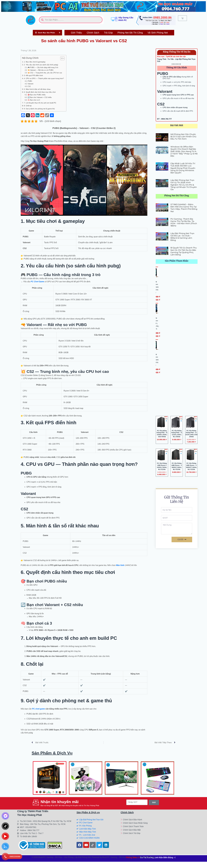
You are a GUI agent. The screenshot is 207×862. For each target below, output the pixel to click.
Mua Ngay (51, 788)
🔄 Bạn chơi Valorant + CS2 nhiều (40, 97)
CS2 (29, 86)
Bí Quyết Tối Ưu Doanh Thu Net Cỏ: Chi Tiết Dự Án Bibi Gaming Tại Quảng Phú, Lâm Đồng (183, 251)
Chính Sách (93, 32)
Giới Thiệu (76, 32)
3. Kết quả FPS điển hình (33, 75)
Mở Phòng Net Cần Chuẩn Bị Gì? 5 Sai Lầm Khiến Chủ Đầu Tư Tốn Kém (183, 136)
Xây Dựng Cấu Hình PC (125, 18)
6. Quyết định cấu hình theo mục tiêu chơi (40, 92)
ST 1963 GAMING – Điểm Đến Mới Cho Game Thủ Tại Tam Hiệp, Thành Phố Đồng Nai (183, 208)
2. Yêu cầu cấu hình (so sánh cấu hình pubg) (41, 65)
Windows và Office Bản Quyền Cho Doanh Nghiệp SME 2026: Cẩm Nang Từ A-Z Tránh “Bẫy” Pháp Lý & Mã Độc (184, 151)
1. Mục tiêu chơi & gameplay (34, 62)
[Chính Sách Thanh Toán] (137, 826)
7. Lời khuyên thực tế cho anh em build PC (40, 103)
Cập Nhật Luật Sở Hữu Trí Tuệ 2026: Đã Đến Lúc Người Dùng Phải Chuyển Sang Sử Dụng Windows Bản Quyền (182, 168)
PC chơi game (38, 709)
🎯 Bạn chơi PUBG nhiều (37, 95)
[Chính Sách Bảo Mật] (137, 830)
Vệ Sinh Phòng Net (158, 32)
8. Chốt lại (28, 106)
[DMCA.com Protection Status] (55, 845)
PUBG (30, 81)
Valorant (30, 84)
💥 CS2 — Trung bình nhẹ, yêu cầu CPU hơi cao (45, 73)
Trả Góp (108, 32)
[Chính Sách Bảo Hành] (137, 820)
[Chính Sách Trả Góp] (137, 833)
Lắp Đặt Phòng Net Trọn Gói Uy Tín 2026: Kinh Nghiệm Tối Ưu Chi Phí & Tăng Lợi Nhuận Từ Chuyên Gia (183, 185)
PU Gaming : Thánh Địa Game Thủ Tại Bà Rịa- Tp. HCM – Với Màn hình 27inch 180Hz (183, 222)
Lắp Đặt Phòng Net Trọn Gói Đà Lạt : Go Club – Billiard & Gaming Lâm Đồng (182, 236)
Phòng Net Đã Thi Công (130, 32)
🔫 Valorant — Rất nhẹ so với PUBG (40, 70)
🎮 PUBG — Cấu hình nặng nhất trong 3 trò (43, 67)
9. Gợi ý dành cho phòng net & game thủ (39, 109)
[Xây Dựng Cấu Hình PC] (114, 19)
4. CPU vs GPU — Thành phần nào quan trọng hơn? (44, 78)
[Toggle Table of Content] (61, 58)
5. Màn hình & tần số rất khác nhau (37, 89)
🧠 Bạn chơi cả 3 (34, 100)
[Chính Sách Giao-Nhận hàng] (137, 823)
